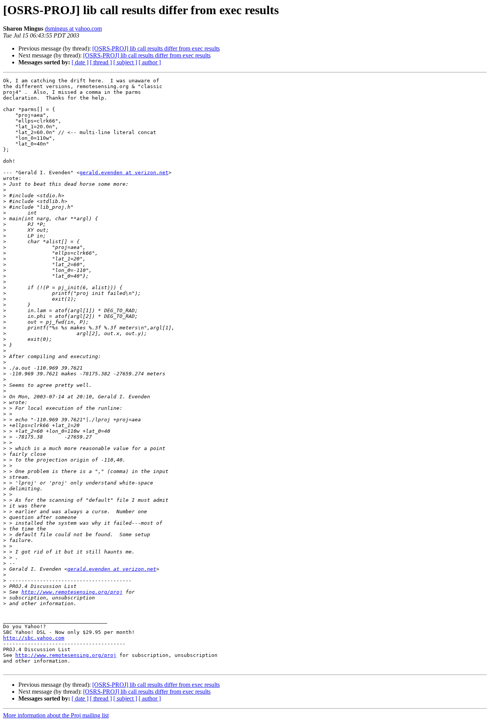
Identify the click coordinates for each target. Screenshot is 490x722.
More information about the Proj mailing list (56, 715)
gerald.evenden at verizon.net (124, 172)
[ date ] (80, 62)
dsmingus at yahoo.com (73, 28)
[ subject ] (125, 62)
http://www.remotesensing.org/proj (71, 592)
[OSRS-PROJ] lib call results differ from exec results (156, 48)
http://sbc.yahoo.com (33, 638)
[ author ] (150, 62)
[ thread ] (101, 62)
